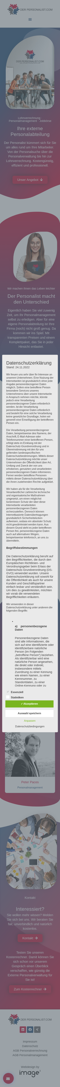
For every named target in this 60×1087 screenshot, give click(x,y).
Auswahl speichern (29, 713)
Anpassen (30, 721)
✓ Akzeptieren (29, 704)
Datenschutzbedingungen (29, 726)
